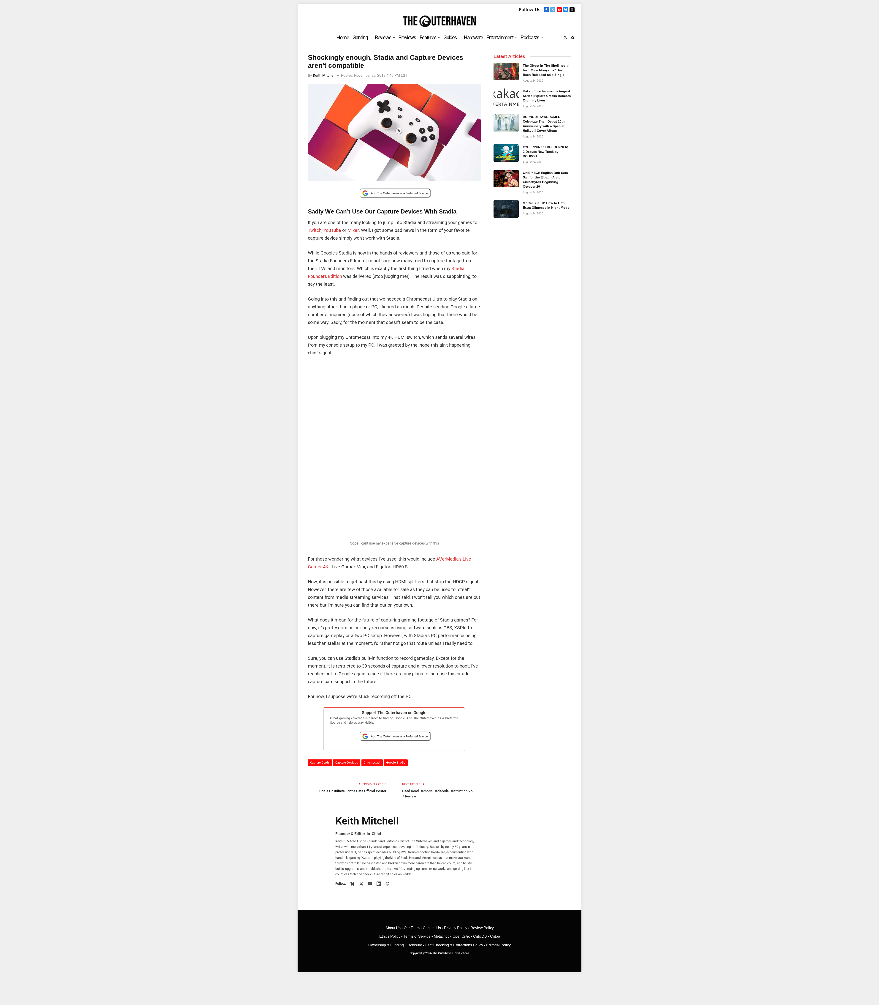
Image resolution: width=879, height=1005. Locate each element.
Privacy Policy (455, 928)
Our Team (412, 928)
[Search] (572, 37)
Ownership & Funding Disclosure (395, 945)
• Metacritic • (442, 936)
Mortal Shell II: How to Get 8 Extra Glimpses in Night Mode (546, 205)
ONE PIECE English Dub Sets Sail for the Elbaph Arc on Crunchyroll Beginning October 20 (545, 179)
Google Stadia (395, 762)
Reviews (383, 37)
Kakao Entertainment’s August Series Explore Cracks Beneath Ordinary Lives (547, 95)
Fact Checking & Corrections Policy (454, 945)
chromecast (372, 762)
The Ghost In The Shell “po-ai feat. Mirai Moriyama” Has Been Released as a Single (546, 70)
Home (342, 37)
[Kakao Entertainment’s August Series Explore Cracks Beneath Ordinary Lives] (506, 97)
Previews (407, 37)
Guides (450, 37)
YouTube (332, 230)
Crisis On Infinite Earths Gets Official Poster (352, 791)
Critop (495, 936)
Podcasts (530, 37)
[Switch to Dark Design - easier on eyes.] (565, 37)
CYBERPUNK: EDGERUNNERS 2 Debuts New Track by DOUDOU (546, 151)
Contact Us (432, 928)
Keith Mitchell (324, 75)
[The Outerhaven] (439, 21)
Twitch (314, 230)
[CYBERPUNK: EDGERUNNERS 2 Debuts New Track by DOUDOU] (506, 153)
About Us (393, 928)
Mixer (353, 230)
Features (428, 37)
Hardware (473, 37)
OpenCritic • (463, 936)
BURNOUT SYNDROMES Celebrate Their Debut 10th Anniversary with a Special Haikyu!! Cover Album (544, 123)
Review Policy (482, 928)
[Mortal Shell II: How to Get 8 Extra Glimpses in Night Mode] (506, 209)
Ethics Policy (390, 936)
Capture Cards (320, 762)
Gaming (360, 37)
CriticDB (480, 936)
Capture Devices (346, 762)
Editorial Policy (498, 945)
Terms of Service (417, 936)
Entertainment (499, 37)
